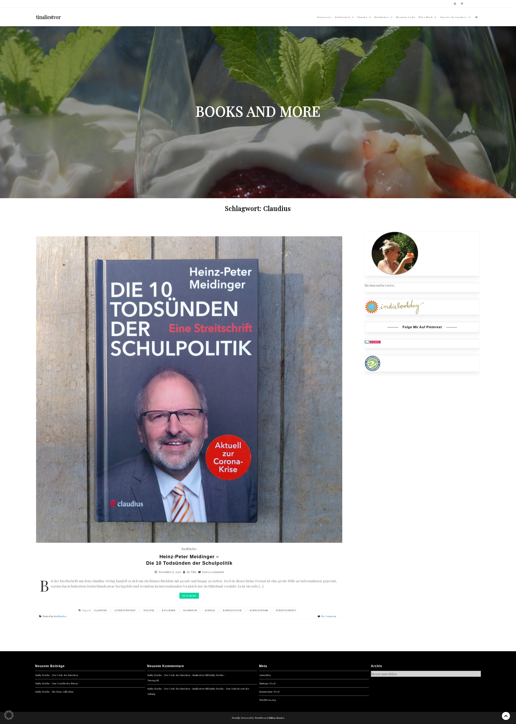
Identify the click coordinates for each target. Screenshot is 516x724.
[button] (9, 715)
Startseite (324, 17)
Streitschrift (286, 610)
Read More (189, 595)
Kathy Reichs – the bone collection (54, 691)
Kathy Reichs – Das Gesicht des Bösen (56, 683)
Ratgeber (169, 610)
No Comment (328, 616)
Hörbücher (382, 17)
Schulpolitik (232, 610)
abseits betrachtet (453, 17)
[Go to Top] (506, 716)
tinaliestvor (48, 17)
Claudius (100, 610)
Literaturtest (125, 610)
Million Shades (276, 717)
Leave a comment (213, 572)
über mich (426, 17)
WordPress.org (267, 699)
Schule (210, 610)
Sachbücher (189, 549)
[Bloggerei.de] (373, 342)
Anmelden (265, 675)
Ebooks (362, 17)
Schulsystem (259, 610)
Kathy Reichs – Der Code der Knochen (56, 675)
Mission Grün (405, 17)
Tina (193, 572)
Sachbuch (190, 610)
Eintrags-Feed (267, 683)
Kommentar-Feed (269, 691)
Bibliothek (343, 17)
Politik (149, 610)
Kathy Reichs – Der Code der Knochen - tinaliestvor (176, 675)
